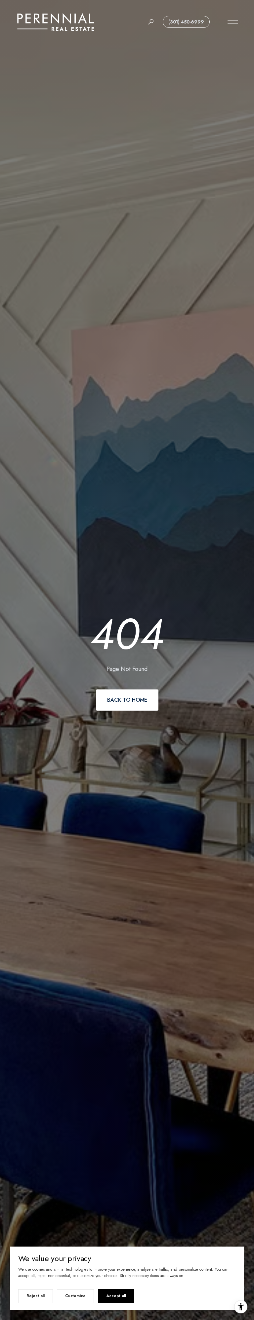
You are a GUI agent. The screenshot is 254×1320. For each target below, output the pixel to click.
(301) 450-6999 (186, 22)
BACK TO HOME (127, 700)
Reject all (35, 1296)
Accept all (116, 1296)
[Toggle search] (150, 21)
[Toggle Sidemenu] (233, 22)
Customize (75, 1296)
